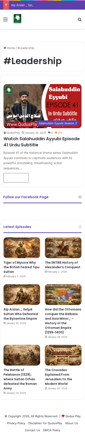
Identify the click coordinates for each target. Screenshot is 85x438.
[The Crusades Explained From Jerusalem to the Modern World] (63, 355)
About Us (71, 423)
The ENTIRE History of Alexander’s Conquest (62, 264)
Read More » (16, 178)
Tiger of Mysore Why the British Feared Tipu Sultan (21, 267)
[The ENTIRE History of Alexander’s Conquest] (63, 247)
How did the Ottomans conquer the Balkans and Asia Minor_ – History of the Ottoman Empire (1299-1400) (63, 321)
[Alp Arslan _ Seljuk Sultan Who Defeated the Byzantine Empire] (21, 294)
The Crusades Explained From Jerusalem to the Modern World (58, 377)
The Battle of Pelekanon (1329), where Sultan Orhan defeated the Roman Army (20, 379)
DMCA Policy (51, 430)
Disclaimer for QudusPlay (45, 423)
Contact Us (32, 430)
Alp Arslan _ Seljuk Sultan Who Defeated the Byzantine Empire (20, 314)
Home (10, 48)
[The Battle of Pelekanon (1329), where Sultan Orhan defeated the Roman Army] (21, 355)
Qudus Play (73, 416)
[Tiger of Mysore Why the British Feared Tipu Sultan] (21, 247)
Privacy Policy (16, 423)
